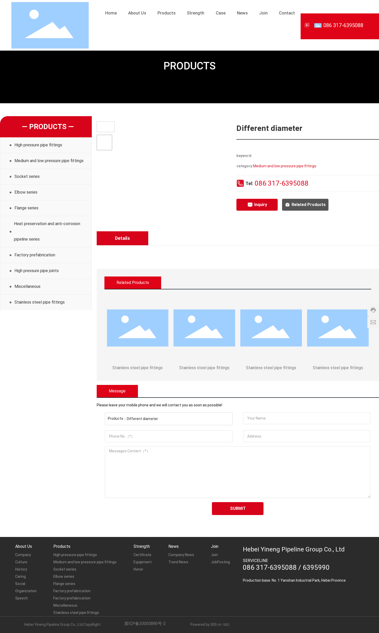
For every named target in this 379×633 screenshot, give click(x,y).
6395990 (316, 567)
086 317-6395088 (343, 25)
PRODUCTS (189, 66)
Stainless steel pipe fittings (137, 367)
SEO (226, 625)
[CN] (307, 25)
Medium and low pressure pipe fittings (284, 166)
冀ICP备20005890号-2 (145, 623)
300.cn (215, 624)
